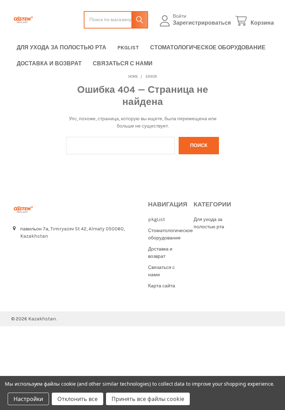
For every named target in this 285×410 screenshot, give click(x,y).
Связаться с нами (123, 63)
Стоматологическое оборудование (208, 47)
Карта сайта (161, 286)
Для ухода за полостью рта (61, 47)
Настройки (28, 399)
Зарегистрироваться (202, 22)
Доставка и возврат (49, 63)
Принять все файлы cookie (148, 399)
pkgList (128, 47)
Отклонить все (77, 399)
